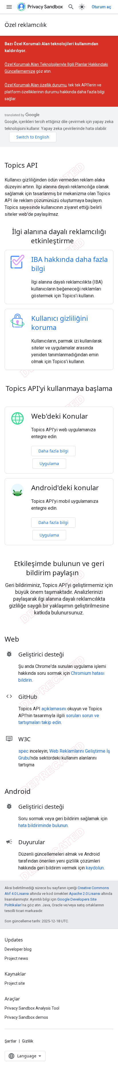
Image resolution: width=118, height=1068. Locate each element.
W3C (24, 739)
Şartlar (11, 1041)
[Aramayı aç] (71, 6)
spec (23, 751)
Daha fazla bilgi (53, 451)
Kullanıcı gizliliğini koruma (59, 322)
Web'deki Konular (59, 416)
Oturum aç (101, 7)
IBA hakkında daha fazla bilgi (69, 263)
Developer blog (18, 949)
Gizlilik (27, 1041)
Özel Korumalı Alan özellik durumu (35, 85)
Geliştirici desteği (41, 654)
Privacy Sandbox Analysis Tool (32, 1008)
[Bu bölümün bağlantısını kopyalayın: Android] (38, 792)
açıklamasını (54, 708)
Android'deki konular (65, 487)
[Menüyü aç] (9, 7)
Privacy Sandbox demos (26, 1017)
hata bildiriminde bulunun (43, 825)
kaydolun (95, 868)
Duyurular (31, 842)
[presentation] (59, 236)
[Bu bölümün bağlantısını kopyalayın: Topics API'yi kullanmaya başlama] (59, 398)
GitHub (27, 697)
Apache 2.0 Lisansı (84, 893)
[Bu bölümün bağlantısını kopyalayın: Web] (26, 639)
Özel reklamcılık (26, 25)
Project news (16, 958)
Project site (15, 983)
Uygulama (49, 463)
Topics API (21, 165)
